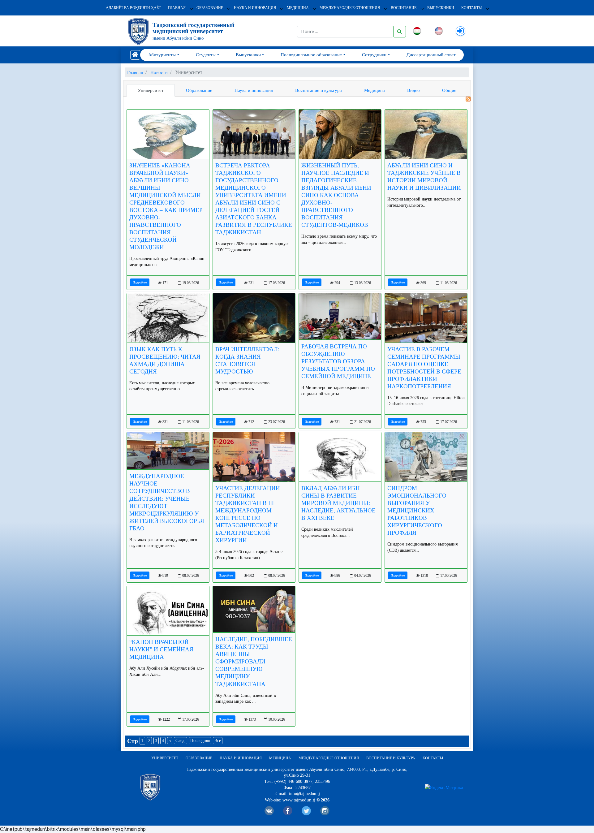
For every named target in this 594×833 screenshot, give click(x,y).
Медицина (374, 90)
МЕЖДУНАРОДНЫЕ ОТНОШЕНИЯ (350, 8)
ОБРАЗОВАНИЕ (209, 8)
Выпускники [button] (248, 54)
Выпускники (440, 8)
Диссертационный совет (431, 54)
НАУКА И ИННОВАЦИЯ (255, 8)
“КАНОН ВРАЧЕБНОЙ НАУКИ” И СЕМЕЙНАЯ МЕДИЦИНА (161, 649)
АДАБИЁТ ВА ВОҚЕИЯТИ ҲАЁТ (133, 8)
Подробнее (140, 282)
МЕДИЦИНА (298, 8)
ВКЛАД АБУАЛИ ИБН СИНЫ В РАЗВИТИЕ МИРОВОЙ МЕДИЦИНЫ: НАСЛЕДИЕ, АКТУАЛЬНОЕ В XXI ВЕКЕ (338, 503)
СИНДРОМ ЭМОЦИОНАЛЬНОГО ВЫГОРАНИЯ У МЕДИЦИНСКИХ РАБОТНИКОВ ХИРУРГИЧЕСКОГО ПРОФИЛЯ (416, 510)
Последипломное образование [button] (311, 54)
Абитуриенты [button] (162, 54)
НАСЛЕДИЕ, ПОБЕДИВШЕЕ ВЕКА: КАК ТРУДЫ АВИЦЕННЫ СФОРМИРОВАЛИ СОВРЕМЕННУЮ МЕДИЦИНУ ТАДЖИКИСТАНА (253, 661)
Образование (199, 90)
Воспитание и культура (318, 90)
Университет (151, 90)
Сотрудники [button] (374, 54)
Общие (449, 90)
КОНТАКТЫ (471, 8)
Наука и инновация (254, 90)
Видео (413, 90)
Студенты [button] (206, 54)
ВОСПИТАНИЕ (403, 8)
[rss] (297, 99)
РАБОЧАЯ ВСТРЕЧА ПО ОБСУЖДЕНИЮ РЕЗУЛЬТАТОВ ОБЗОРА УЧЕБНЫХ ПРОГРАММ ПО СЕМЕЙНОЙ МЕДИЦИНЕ (338, 361)
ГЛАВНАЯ (177, 8)
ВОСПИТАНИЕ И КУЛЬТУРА (390, 758)
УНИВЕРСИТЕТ (164, 758)
